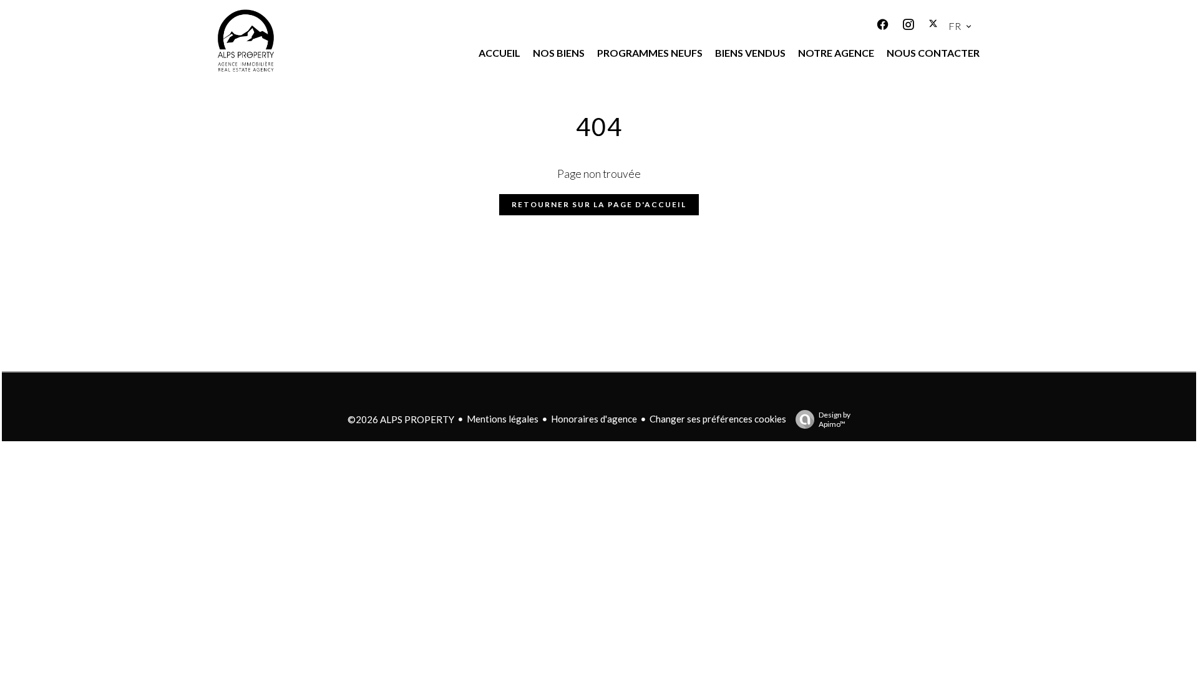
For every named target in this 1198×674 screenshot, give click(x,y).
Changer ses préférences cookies (718, 418)
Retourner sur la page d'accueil (599, 204)
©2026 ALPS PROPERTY (401, 419)
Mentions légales (502, 418)
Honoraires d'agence (594, 418)
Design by (834, 419)
